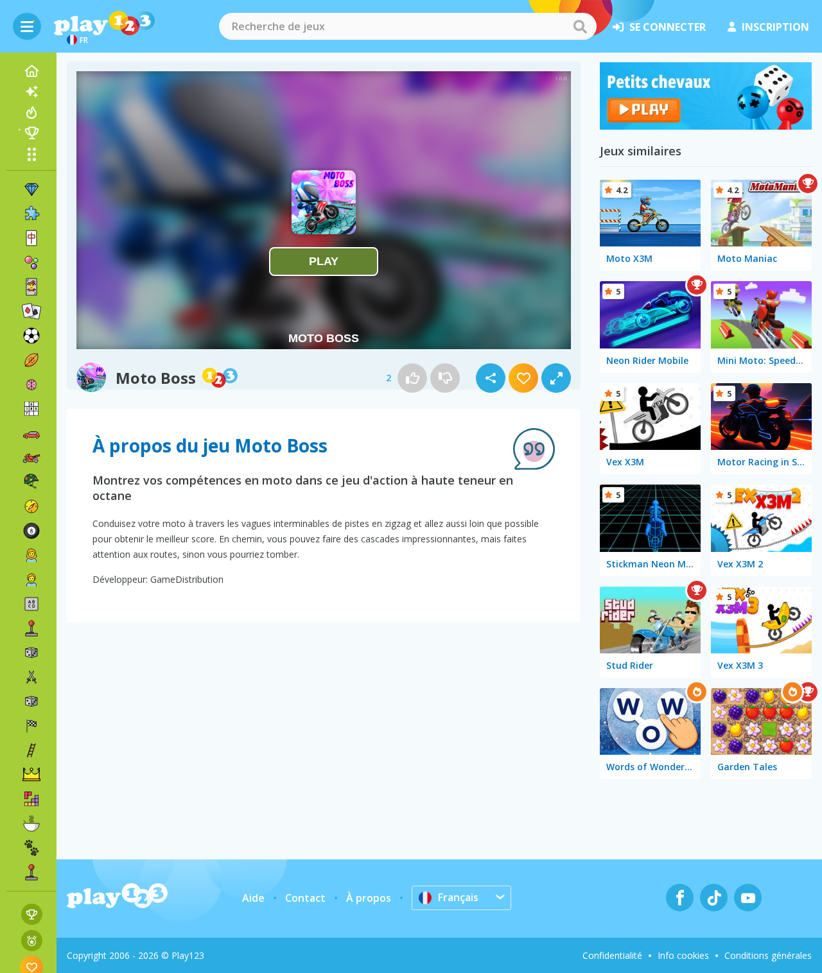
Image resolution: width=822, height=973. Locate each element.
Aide (253, 898)
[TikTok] (714, 897)
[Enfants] (31, 579)
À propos (368, 898)
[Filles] (31, 555)
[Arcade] (31, 628)
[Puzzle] (31, 214)
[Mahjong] (31, 238)
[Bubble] (31, 262)
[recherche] (579, 26)
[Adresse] (31, 750)
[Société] (31, 653)
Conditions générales (768, 955)
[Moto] (31, 457)
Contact (305, 898)
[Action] (31, 677)
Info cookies (683, 955)
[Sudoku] (31, 409)
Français (458, 897)
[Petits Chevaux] (706, 126)
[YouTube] (748, 897)
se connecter (667, 27)
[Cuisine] (31, 823)
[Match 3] (31, 189)
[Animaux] (31, 848)
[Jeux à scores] (31, 914)
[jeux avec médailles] (31, 940)
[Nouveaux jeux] (31, 92)
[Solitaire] (31, 311)
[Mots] (31, 604)
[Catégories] (31, 154)
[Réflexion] (31, 384)
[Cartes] (31, 287)
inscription (775, 27)
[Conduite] (31, 726)
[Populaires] (31, 112)
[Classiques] (31, 701)
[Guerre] (31, 482)
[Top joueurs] (31, 133)
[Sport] (31, 360)
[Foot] (31, 335)
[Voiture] (31, 433)
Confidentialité (612, 955)
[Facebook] (680, 897)
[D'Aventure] (31, 506)
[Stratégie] (31, 774)
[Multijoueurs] (31, 872)
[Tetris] (31, 799)
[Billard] (31, 531)
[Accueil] (31, 71)
